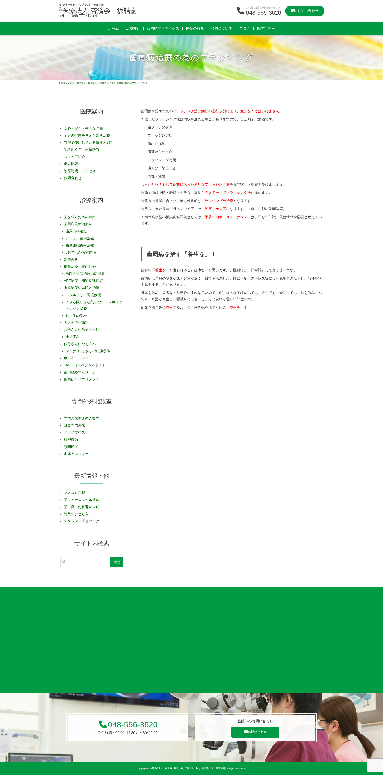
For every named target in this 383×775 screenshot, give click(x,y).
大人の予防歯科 (76, 322)
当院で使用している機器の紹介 (88, 142)
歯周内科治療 (76, 231)
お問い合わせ (257, 732)
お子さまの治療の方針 (81, 330)
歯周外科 (71, 259)
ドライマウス (74, 432)
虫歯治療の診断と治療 (81, 288)
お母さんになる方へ (80, 344)
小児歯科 (73, 337)
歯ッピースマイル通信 (81, 500)
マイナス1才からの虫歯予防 (88, 351)
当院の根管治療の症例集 (85, 274)
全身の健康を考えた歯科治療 (87, 135)
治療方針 (133, 28)
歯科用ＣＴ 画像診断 (81, 150)
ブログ (244, 28)
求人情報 (71, 164)
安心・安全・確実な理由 (83, 128)
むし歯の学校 (76, 315)
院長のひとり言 (76, 514)
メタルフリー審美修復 (83, 295)
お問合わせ (73, 178)
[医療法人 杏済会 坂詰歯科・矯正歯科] (98, 13)
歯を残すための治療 (80, 217)
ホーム (113, 28)
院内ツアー (266, 28)
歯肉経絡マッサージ (80, 372)
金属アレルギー (76, 454)
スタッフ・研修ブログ (81, 521)
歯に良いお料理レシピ (81, 507)
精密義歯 (71, 439)
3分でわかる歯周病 (81, 252)
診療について (221, 28)
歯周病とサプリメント (81, 379)
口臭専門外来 (74, 425)
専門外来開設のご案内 (81, 418)
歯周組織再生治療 (80, 245)
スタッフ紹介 (74, 157)
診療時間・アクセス (163, 28)
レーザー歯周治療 (80, 238)
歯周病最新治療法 (78, 224)
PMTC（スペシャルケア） (85, 365)
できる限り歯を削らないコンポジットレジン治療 (94, 305)
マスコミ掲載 (74, 493)
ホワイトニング (76, 358)
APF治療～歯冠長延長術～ (85, 281)
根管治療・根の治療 (80, 266)
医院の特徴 (195, 28)
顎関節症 (71, 447)
